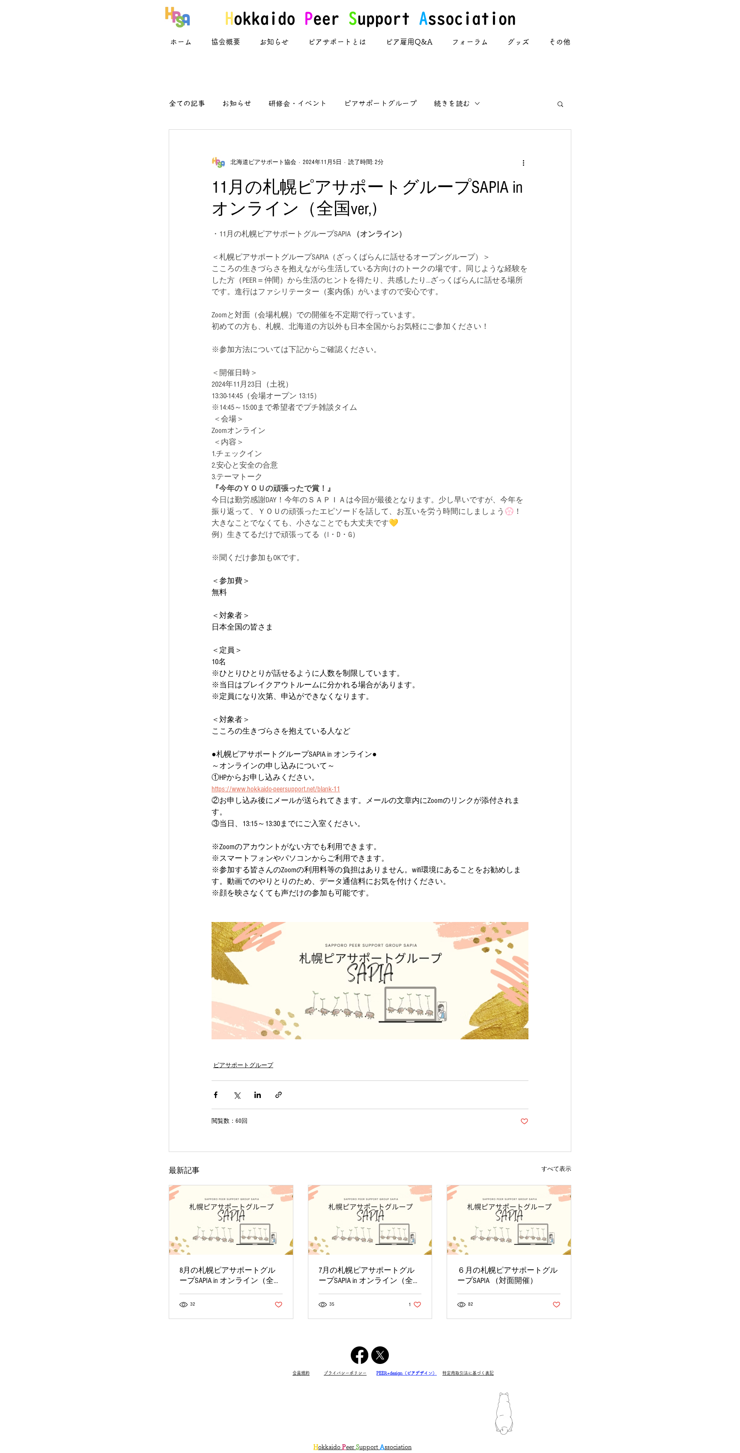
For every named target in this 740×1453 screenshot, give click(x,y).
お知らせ (236, 103)
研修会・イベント (298, 103)
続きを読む (452, 103)
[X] (380, 1355)
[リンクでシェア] (279, 1095)
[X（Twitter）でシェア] (237, 1095)
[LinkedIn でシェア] (258, 1095)
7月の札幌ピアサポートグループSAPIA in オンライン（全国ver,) (370, 1276)
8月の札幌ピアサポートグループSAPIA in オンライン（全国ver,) (230, 1276)
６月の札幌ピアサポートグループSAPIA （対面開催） (507, 1275)
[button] (560, 103)
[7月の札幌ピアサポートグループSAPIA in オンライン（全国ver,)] (370, 1220)
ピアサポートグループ (380, 103)
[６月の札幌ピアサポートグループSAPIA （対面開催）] (509, 1220)
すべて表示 (556, 1169)
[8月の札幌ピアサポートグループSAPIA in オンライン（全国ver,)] (231, 1220)
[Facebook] (359, 1355)
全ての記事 (187, 103)
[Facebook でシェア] (216, 1095)
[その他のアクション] (523, 162)
